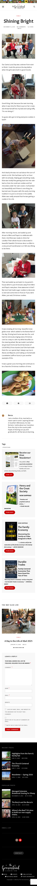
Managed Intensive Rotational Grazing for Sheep (23, 792)
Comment (8, 667)
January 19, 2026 (16, 644)
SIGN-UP (9, 474)
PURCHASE (9, 512)
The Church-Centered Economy (20, 764)
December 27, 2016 (17, 796)
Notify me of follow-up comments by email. (17, 720)
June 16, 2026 (16, 758)
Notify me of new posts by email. (17, 725)
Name (7, 688)
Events (14, 874)
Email (7, 695)
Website (7, 702)
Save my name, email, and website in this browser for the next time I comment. (17, 712)
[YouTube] (20, 840)
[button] (13, 647)
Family (18, 16)
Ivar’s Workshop (28, 876)
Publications (27, 874)
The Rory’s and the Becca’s (22, 802)
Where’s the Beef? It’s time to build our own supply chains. (22, 812)
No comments (21, 27)
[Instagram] (16, 840)
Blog (5, 874)
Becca (19, 28)
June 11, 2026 (16, 768)
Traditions (6, 447)
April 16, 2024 (16, 805)
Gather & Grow (11, 876)
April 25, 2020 (16, 817)
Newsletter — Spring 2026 (22, 774)
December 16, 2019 (9, 27)
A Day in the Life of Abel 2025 (18, 641)
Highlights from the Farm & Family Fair (23, 754)
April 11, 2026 (16, 777)
